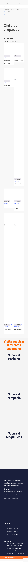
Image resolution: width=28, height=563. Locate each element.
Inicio (5, 9)
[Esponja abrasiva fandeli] (19, 267)
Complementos (9, 9)
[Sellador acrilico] (19, 122)
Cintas (14, 9)
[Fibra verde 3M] (9, 73)
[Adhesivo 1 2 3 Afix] (19, 48)
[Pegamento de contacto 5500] (9, 48)
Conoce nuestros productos (14, 3)
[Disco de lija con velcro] (9, 267)
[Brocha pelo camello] (9, 194)
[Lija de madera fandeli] (19, 194)
